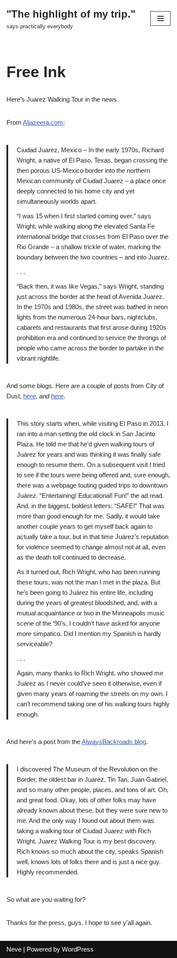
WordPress (78, 949)
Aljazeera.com (43, 122)
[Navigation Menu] (160, 18)
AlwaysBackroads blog (114, 741)
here (29, 396)
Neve (13, 949)
